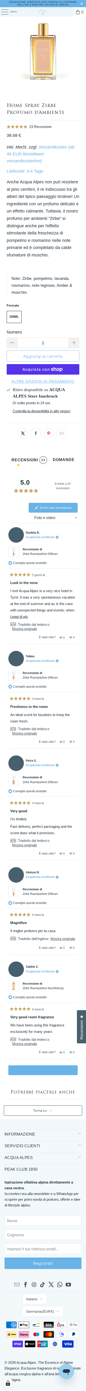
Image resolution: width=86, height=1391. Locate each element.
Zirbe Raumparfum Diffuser (40, 554)
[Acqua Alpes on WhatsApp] (60, 1285)
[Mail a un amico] (61, 433)
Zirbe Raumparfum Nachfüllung (43, 988)
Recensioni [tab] (28, 461)
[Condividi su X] (23, 433)
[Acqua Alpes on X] (51, 1285)
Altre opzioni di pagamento (42, 381)
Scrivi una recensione (58, 509)
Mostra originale (24, 629)
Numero (14, 332)
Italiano (32, 1299)
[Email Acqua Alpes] (17, 1285)
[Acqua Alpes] (43, 12)
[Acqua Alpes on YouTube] (68, 1285)
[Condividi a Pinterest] (48, 433)
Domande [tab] (64, 461)
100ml (14, 317)
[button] (43, 127)
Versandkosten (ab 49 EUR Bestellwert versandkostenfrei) (41, 154)
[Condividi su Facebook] (36, 433)
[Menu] (2, 12)
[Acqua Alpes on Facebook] (25, 1285)
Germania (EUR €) (40, 1311)
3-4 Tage (35, 171)
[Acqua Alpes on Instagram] (34, 1285)
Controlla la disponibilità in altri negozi (41, 411)
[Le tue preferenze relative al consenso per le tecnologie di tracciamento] (8, 1383)
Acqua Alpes (26, 1362)
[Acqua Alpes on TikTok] (42, 1285)
